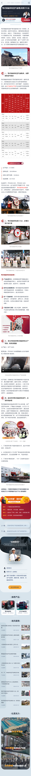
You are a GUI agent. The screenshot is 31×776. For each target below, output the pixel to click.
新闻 (12, 2)
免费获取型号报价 (14, 163)
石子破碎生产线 (11, 86)
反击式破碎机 (23, 611)
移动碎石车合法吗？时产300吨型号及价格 (18, 531)
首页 (8, 2)
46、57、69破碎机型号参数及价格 (10, 672)
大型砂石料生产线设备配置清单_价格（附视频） (18, 525)
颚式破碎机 (8, 611)
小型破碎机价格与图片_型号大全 (9, 644)
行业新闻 (17, 2)
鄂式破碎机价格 (21, 187)
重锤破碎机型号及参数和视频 (8, 654)
